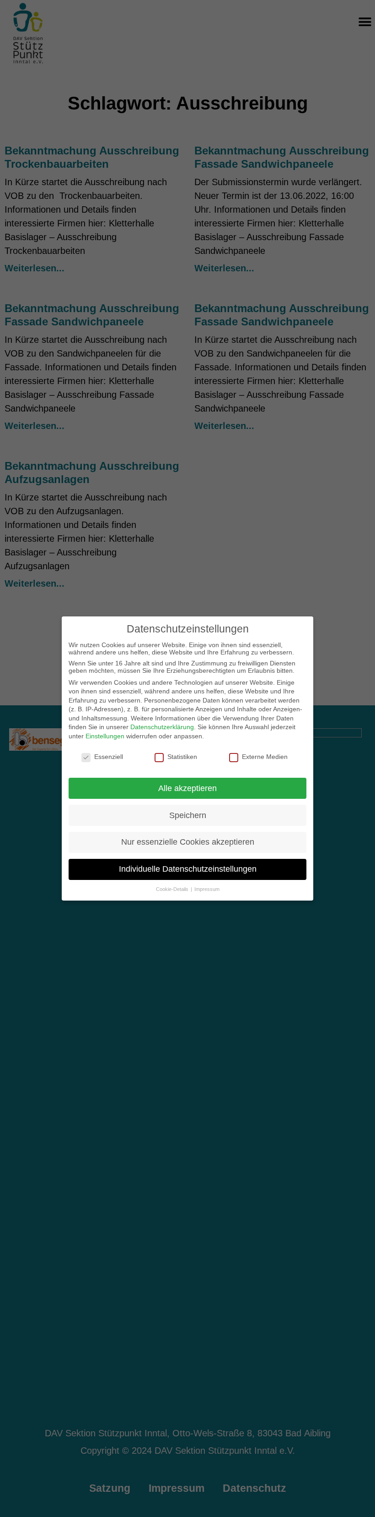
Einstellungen (105, 736)
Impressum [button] (207, 889)
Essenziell (108, 756)
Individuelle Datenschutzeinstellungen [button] (188, 869)
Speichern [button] (187, 815)
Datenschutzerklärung (162, 727)
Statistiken (182, 756)
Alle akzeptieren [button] (187, 788)
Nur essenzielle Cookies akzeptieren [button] (187, 841)
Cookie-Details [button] (173, 889)
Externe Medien (265, 756)
